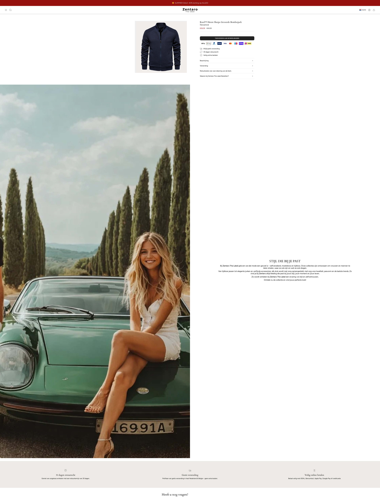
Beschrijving (204, 61)
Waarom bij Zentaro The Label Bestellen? (214, 76)
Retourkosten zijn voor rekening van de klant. (215, 71)
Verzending (204, 66)
